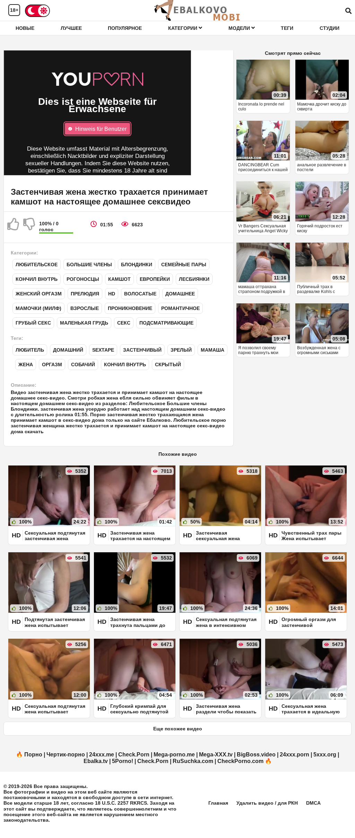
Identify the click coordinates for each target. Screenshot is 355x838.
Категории (183, 28)
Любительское (37, 264)
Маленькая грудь (84, 323)
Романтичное (180, 308)
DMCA (313, 803)
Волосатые (140, 293)
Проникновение (130, 308)
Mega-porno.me (174, 754)
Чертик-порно (65, 754)
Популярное (125, 28)
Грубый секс (33, 323)
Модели (239, 28)
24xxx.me (101, 754)
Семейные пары (183, 264)
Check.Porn (133, 754)
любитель (30, 350)
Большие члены (89, 264)
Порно (33, 754)
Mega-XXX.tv (216, 754)
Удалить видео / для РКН (267, 803)
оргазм (52, 364)
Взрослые (84, 308)
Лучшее (71, 28)
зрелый (181, 350)
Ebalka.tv (96, 761)
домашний (68, 350)
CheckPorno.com (240, 761)
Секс (123, 323)
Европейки (155, 279)
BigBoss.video (256, 754)
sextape (103, 350)
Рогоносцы (83, 279)
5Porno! (122, 761)
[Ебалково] (197, 10)
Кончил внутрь (37, 279)
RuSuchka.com (193, 761)
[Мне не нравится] (29, 227)
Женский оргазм (39, 293)
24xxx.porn (294, 754)
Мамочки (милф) (38, 308)
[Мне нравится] (13, 227)
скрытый (168, 364)
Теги (287, 28)
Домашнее (180, 293)
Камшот (119, 279)
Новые (25, 28)
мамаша (212, 350)
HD (111, 293)
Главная (218, 803)
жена (25, 364)
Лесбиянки (194, 279)
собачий (83, 364)
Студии (329, 28)
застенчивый (142, 350)
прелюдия (85, 293)
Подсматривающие (166, 323)
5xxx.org (324, 754)
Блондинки (136, 264)
